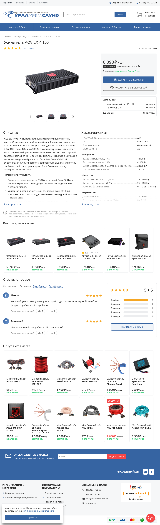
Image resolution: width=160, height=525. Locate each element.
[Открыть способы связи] (150, 518)
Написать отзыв (132, 326)
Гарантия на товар (54, 501)
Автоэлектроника (81, 27)
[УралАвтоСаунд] (31, 14)
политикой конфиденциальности (38, 511)
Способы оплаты (53, 497)
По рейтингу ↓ (40, 286)
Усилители (36, 36)
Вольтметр (138, 382)
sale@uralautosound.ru (97, 498)
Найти (120, 14)
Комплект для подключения (121, 426)
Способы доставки (54, 493)
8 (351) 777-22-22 (93, 489)
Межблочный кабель (17, 380)
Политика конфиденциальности (21, 497)
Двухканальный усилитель (96, 257)
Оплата (31, 2)
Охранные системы (49, 27)
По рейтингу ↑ (56, 286)
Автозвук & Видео (18, 27)
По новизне (26, 286)
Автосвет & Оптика (111, 27)
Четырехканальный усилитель (22, 257)
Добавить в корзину (131, 79)
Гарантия (7, 2)
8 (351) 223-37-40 (93, 494)
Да (40, 311)
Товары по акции (142, 27)
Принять (32, 517)
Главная (7, 36)
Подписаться (116, 456)
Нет (52, 311)
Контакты (43, 2)
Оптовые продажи (14, 493)
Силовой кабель (40, 381)
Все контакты (89, 503)
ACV (45, 36)
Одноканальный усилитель (71, 257)
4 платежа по (126, 66)
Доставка (20, 2)
